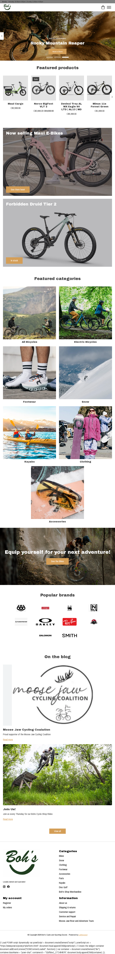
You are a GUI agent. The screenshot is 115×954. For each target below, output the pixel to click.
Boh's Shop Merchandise (70, 891)
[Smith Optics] (69, 636)
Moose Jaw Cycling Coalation (26, 729)
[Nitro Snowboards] (94, 608)
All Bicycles (29, 342)
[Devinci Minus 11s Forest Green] (99, 88)
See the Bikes (57, 561)
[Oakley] (45, 622)
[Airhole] (45, 608)
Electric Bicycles (85, 342)
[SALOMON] (45, 636)
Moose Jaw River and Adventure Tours (76, 920)
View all (57, 831)
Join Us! (9, 809)
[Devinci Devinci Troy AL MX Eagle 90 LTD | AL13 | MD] (71, 88)
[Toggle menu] (109, 7)
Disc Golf (63, 887)
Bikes (61, 856)
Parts (61, 878)
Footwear (29, 402)
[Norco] (21, 622)
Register (7, 903)
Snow (85, 402)
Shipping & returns (67, 907)
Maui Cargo (15, 103)
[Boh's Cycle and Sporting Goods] (7, 7)
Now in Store (58, 51)
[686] (21, 608)
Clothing (85, 461)
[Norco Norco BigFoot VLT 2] (43, 88)
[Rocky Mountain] (94, 622)
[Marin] (69, 608)
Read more (8, 739)
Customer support (67, 912)
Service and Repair (67, 916)
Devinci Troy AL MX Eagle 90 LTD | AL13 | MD (71, 106)
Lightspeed (83, 934)
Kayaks (29, 461)
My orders (7, 907)
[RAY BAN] (69, 622)
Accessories (57, 521)
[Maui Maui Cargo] (15, 88)
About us (63, 903)
